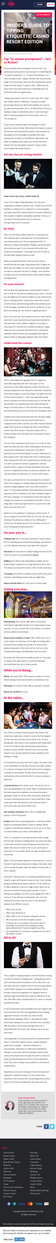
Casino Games (9, 1175)
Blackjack (7, 1178)
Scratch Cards (9, 1193)
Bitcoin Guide (36, 1168)
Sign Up (51, 4)
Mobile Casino (36, 1178)
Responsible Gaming (39, 1190)
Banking (33, 1171)
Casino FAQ (8, 1168)
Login (39, 5)
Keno (32, 1187)
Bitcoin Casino (9, 1190)
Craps (5, 1184)
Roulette (7, 1165)
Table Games (36, 1165)
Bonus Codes (9, 1156)
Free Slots (34, 1162)
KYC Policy (8, 1197)
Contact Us (35, 1175)
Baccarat (7, 1171)
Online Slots (8, 1153)
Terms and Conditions (13, 1187)
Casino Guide (36, 1184)
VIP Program (9, 1181)
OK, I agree (19, 1239)
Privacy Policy (36, 1181)
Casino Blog (35, 1159)
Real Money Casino (11, 1162)
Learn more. (8, 1239)
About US (34, 1156)
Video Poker (8, 1159)
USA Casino (35, 1193)
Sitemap (34, 1153)
